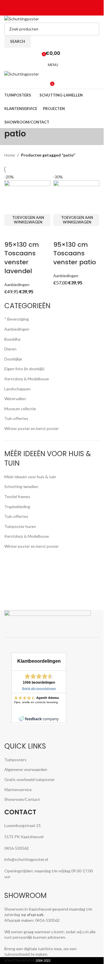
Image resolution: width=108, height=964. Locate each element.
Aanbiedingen (16, 284)
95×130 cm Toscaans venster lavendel (21, 257)
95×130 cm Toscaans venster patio (74, 253)
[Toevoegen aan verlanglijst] (42, 233)
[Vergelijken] (11, 233)
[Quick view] (27, 233)
